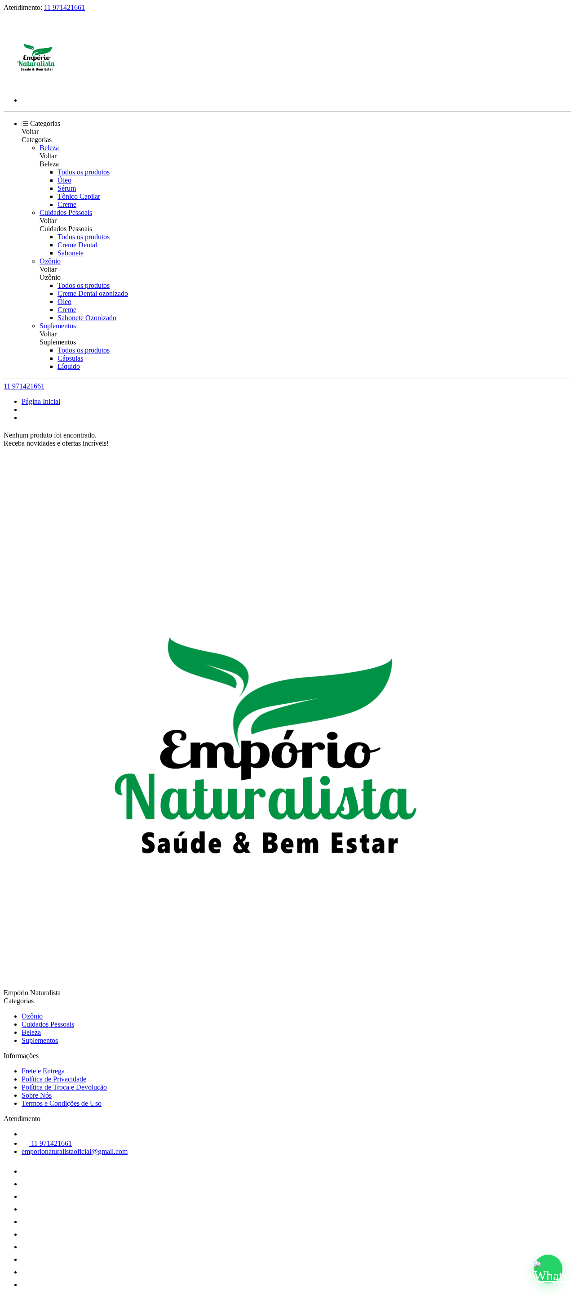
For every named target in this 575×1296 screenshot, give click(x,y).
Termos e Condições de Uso (62, 1103)
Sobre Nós (37, 1095)
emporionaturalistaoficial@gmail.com (75, 1151)
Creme (67, 204)
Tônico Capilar (79, 196)
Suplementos (58, 326)
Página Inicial (41, 401)
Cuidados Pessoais (66, 212)
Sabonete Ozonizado (87, 318)
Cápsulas (70, 358)
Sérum (67, 188)
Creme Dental (77, 245)
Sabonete (71, 253)
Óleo (64, 180)
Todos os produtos (84, 172)
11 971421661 (64, 7)
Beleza (49, 148)
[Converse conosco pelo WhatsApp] (548, 1269)
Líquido (69, 366)
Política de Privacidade (54, 1079)
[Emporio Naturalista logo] (37, 85)
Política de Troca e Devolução (64, 1087)
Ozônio (50, 261)
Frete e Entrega (43, 1071)
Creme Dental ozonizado (93, 293)
